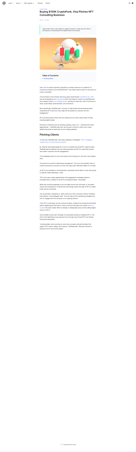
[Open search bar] (129, 3)
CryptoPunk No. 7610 (86, 97)
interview (59, 99)
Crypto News (44, 9)
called (45, 87)
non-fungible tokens (60, 101)
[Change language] (132, 3)
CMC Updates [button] (28, 3)
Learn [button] (10, 3)
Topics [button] (18, 3)
